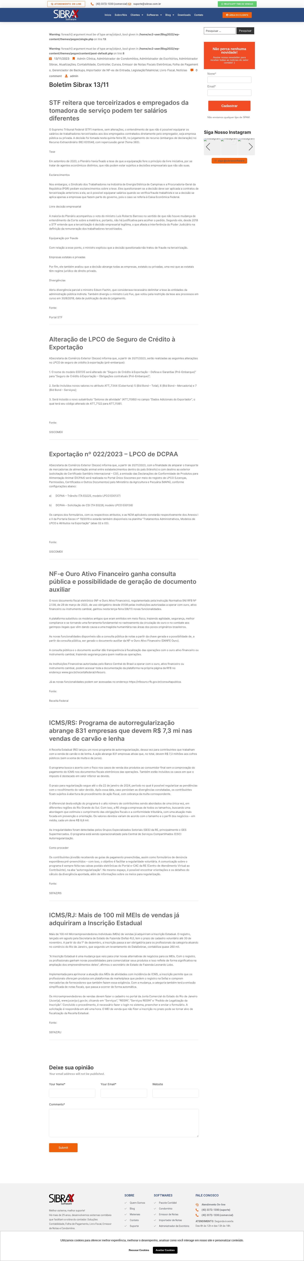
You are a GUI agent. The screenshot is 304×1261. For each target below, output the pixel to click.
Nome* (211, 73)
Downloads (184, 15)
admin (74, 76)
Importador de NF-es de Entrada (108, 70)
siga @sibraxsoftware (231, 160)
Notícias (181, 70)
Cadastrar (229, 106)
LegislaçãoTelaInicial (144, 70)
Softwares (153, 15)
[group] (212, 146)
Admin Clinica (86, 58)
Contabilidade (86, 64)
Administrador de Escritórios (159, 58)
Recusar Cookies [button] (139, 1250)
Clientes (135, 15)
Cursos (116, 64)
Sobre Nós (121, 15)
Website (157, 1084)
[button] (229, 152)
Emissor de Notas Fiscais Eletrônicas (146, 64)
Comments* (57, 1104)
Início (108, 15)
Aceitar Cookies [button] (165, 1250)
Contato (198, 15)
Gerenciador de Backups (68, 70)
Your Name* (57, 1084)
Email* (211, 86)
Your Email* (108, 1084)
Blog (168, 15)
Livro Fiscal (167, 70)
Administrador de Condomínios (117, 58)
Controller (103, 64)
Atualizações (67, 64)
